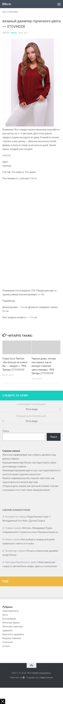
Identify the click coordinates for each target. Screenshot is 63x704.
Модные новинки (11, 638)
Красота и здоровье (13, 634)
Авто (5, 614)
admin (13, 33)
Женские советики (12, 626)
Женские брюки (11, 622)
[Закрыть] (2, 701)
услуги (6, 646)
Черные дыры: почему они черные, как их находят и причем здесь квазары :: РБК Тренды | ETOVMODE (44, 366)
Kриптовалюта (10, 610)
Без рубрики (10, 12)
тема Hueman (46, 677)
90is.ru (6, 4)
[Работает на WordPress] (23, 677)
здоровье (7, 630)
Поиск (5, 431)
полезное (7, 642)
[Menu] (59, 4)
